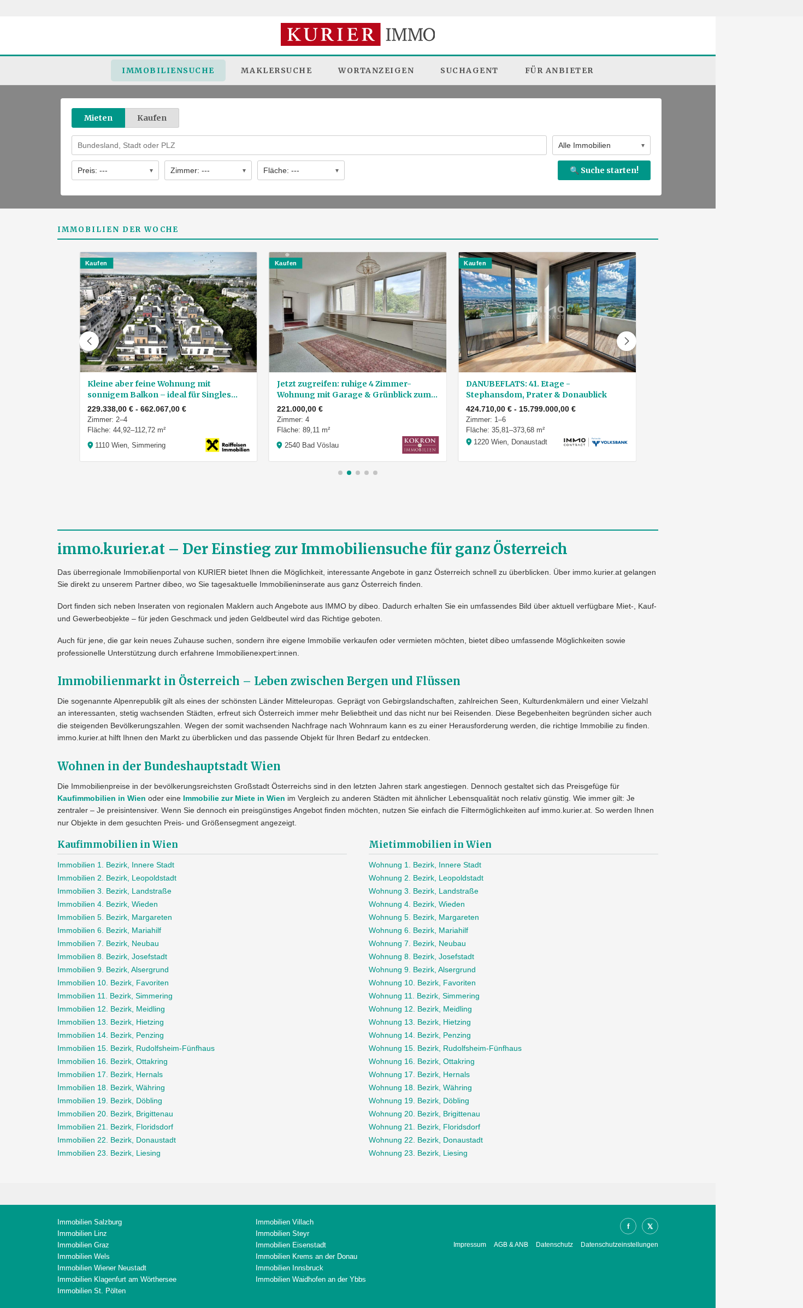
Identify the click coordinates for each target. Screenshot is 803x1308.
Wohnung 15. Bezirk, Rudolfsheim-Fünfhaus (445, 1048)
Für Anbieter (559, 70)
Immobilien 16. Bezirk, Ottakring (112, 1061)
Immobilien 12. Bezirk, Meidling (111, 1008)
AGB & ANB (511, 1244)
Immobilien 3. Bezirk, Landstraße (114, 891)
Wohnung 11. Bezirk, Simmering (424, 995)
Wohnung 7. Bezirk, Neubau (417, 943)
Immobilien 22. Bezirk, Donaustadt (116, 1139)
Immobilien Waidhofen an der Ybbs (311, 1279)
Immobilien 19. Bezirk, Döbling (109, 1100)
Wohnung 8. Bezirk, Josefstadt (421, 956)
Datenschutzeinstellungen (619, 1244)
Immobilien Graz (83, 1245)
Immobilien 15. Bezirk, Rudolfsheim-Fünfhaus (136, 1048)
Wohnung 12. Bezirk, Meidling (420, 1008)
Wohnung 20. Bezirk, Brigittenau (424, 1113)
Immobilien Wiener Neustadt (101, 1268)
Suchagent (469, 70)
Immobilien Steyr (282, 1233)
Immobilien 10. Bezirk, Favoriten (113, 982)
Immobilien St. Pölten (91, 1291)
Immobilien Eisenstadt (291, 1245)
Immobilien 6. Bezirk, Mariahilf (109, 930)
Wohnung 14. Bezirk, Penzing (420, 1035)
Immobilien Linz (82, 1233)
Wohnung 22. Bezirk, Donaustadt (426, 1139)
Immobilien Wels (83, 1256)
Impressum (469, 1244)
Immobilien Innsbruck (289, 1268)
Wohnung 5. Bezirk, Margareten (424, 917)
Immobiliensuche (168, 70)
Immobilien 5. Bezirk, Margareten (114, 917)
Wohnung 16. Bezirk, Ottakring (422, 1061)
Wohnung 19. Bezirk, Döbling (419, 1100)
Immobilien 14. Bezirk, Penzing (110, 1035)
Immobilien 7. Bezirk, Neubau (108, 943)
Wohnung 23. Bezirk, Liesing (418, 1153)
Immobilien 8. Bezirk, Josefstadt (112, 956)
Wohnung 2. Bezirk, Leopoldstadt (426, 877)
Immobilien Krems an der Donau (306, 1256)
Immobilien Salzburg (89, 1222)
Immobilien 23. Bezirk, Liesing (109, 1153)
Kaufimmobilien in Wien (101, 798)
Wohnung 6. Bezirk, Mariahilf (418, 930)
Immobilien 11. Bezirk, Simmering (115, 995)
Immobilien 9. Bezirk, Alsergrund (113, 969)
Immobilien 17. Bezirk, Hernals (110, 1074)
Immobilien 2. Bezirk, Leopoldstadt (116, 877)
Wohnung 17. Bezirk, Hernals (419, 1074)
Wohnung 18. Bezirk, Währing (420, 1087)
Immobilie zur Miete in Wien (234, 798)
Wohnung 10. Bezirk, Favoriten (422, 982)
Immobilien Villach (285, 1222)
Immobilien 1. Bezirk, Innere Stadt (115, 864)
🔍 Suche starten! (604, 170)
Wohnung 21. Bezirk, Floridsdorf (424, 1126)
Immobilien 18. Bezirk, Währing (111, 1087)
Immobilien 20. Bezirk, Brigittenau (115, 1113)
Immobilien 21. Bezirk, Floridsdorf (115, 1126)
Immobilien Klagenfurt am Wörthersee (116, 1279)
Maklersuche (276, 70)
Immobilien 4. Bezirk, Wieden (107, 904)
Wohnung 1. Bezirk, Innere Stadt (425, 864)
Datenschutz (554, 1244)
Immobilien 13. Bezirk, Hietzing (110, 1022)
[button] (89, 341)
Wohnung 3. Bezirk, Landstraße (424, 891)
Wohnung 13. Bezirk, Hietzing (420, 1022)
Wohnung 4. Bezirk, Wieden (417, 904)
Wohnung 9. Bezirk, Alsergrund (422, 969)
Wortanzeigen (376, 70)
